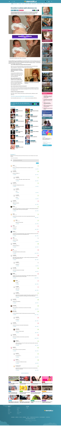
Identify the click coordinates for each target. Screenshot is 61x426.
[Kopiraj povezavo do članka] (38, 10)
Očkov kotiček (34, 3)
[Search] (51, 1)
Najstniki (26, 3)
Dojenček (19, 3)
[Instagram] (14, 1)
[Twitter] (34, 10)
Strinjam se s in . (47, 143)
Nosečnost (15, 3)
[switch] (46, 1)
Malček (23, 3)
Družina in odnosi (39, 3)
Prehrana (44, 3)
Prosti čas (48, 3)
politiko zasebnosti (45, 143)
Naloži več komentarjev (25, 373)
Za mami (30, 3)
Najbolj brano (45, 93)
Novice (12, 3)
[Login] (48, 1)
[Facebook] (12, 1)
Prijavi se (47, 145)
